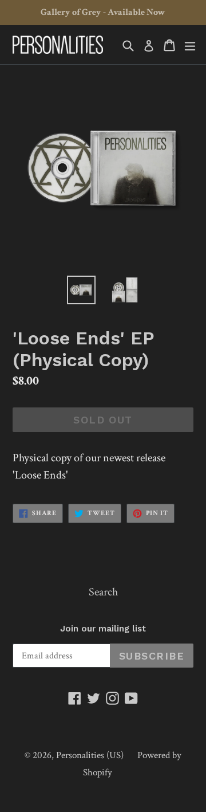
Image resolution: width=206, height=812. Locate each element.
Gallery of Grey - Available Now (103, 12)
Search (103, 592)
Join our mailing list (103, 628)
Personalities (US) (90, 755)
